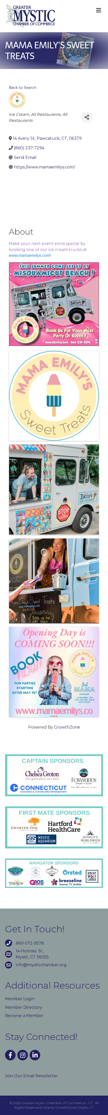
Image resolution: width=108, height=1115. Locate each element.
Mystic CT (86, 1107)
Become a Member (24, 1015)
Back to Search (22, 87)
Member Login (19, 998)
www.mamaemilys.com (29, 255)
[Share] (86, 117)
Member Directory (23, 1007)
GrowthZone (67, 727)
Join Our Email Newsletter (31, 1075)
